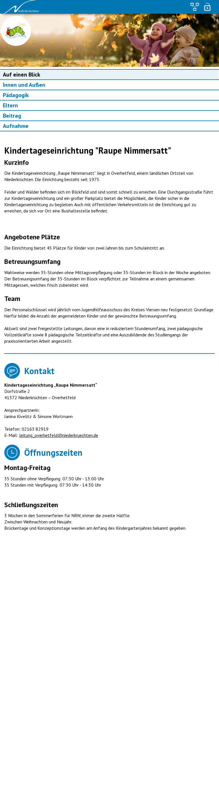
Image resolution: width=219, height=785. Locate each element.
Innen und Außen (24, 85)
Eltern (10, 105)
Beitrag (12, 115)
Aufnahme (16, 126)
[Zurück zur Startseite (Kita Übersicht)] (22, 7)
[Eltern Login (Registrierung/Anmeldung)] (207, 7)
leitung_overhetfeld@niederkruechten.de (58, 435)
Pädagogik (16, 95)
